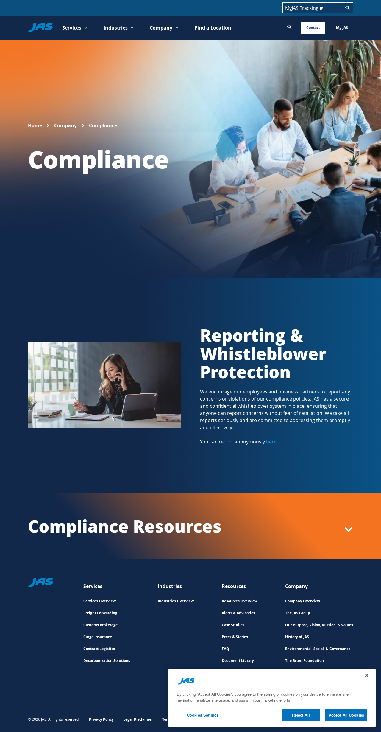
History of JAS (297, 636)
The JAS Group (297, 612)
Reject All (301, 715)
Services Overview (99, 601)
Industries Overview (176, 601)
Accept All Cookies (346, 715)
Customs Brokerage (100, 624)
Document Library (238, 660)
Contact (313, 27)
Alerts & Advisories (238, 612)
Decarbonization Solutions (106, 660)
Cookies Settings (203, 715)
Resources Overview (239, 601)
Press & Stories (235, 636)
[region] (272, 698)
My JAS (342, 27)
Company (65, 125)
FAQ (225, 648)
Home (35, 125)
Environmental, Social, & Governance (317, 648)
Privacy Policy (101, 719)
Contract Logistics (99, 648)
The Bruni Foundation (304, 660)
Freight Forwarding (100, 612)
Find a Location (213, 27)
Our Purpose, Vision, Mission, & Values (319, 624)
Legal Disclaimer (138, 719)
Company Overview (302, 601)
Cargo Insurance (97, 636)
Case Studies (233, 624)
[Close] (366, 675)
